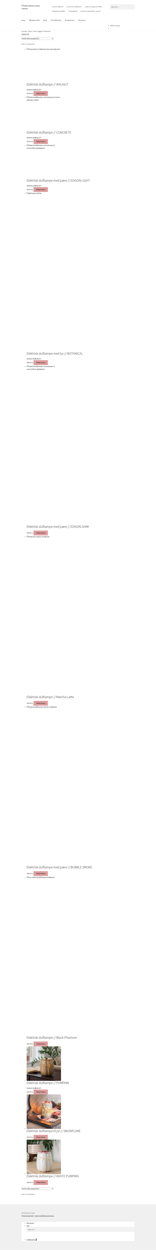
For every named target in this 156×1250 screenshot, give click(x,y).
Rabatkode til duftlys (58, 11)
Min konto (82, 20)
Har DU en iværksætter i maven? (91, 11)
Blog (45, 20)
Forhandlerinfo (73, 11)
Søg (28, 1226)
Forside (24, 31)
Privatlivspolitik (27, 1216)
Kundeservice (69, 20)
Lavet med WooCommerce (44, 1216)
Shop (23, 20)
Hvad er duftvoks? (58, 7)
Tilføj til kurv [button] (41, 93)
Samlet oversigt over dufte (93, 7)
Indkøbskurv (32, 1240)
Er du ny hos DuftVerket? (74, 7)
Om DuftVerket (56, 20)
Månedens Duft (34, 20)
